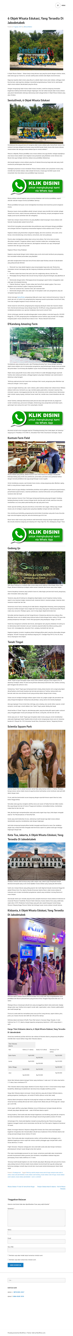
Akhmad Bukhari (28, 27)
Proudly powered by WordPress (17, 1333)
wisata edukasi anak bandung (32, 1174)
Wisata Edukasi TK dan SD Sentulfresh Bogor (21, 1186)
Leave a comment (36, 1177)
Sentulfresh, (21, 297)
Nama (9, 1229)
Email (9, 1238)
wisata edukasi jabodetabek (23, 1177)
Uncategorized (17, 1172)
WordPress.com (40, 1333)
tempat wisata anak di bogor (43, 1172)
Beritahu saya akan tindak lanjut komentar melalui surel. (26, 1255)
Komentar (11, 1208)
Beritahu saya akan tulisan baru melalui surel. (22, 1260)
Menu (63, 5)
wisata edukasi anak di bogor (48, 1174)
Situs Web (10, 1247)
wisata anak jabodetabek (17, 1174)
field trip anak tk (30, 1172)
